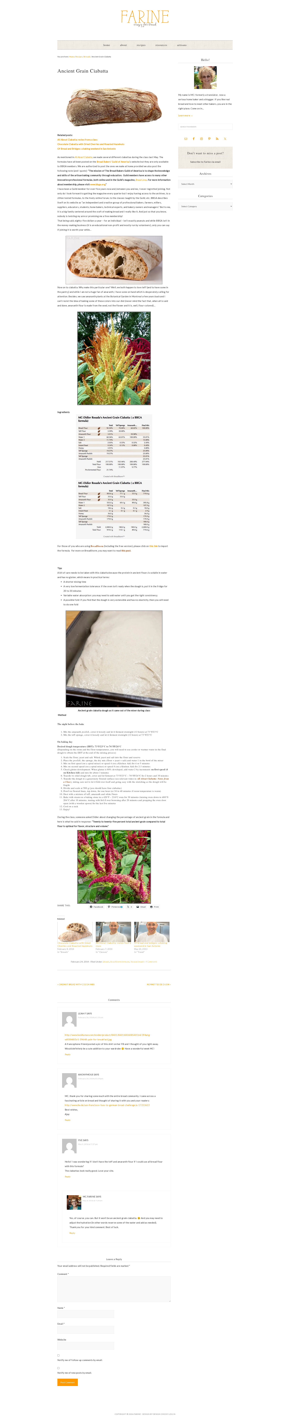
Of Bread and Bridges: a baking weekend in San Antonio (86, 148)
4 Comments (151, 961)
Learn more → (185, 115)
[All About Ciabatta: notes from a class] (113, 932)
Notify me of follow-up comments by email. (79, 1360)
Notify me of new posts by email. (74, 1372)
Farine (145, 18)
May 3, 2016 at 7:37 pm (88, 1144)
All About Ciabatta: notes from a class (77, 139)
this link (153, 546)
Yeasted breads (137, 961)
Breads (106, 961)
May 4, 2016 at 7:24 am (93, 1200)
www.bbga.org (97, 184)
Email (61, 1323)
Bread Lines (141, 179)
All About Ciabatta (83, 157)
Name (61, 1307)
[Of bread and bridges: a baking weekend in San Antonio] (151, 932)
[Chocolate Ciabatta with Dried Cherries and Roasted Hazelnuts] (75, 932)
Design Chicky (160, 1414)
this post (126, 550)
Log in (172, 1414)
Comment (63, 1274)
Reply (67, 1054)
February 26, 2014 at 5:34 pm (90, 1078)
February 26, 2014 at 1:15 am (90, 1017)
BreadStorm (97, 546)
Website (61, 1339)
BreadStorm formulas (120, 961)
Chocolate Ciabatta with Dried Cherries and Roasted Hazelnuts (90, 144)
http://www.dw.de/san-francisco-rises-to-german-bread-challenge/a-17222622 (107, 1105)
